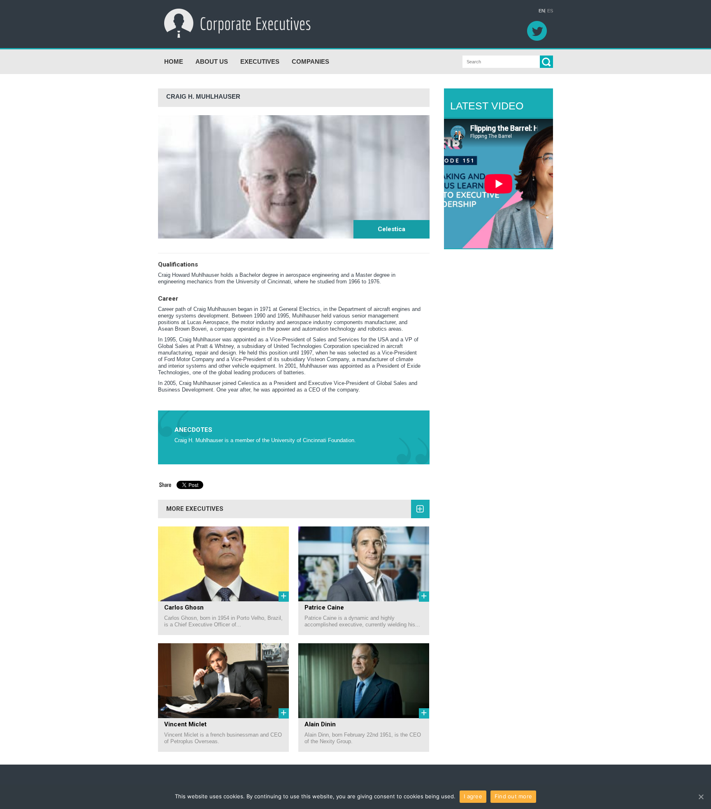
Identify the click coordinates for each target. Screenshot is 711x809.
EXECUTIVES (259, 61)
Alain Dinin (320, 724)
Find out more (513, 796)
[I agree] (701, 797)
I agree (473, 796)
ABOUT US (211, 61)
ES (550, 11)
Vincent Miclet (185, 724)
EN (542, 11)
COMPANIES (310, 61)
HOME (173, 61)
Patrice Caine (324, 607)
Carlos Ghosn (184, 607)
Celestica (391, 229)
